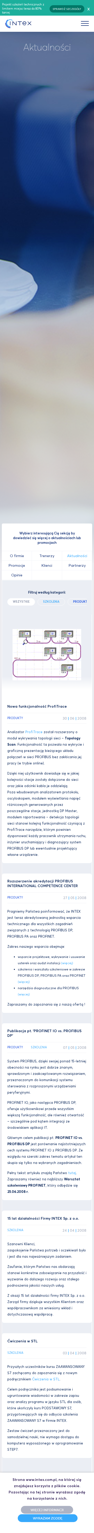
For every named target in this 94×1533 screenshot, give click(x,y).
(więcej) (67, 963)
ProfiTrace (34, 732)
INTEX (18, 23)
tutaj (72, 1173)
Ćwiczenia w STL (46, 1379)
